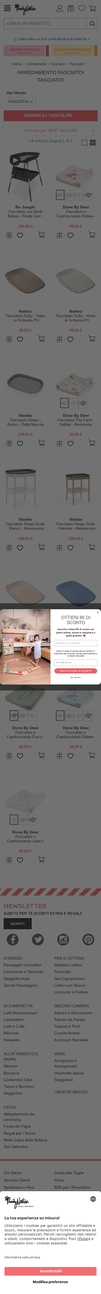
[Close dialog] (98, 613)
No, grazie (76, 677)
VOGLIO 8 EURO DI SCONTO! (76, 671)
